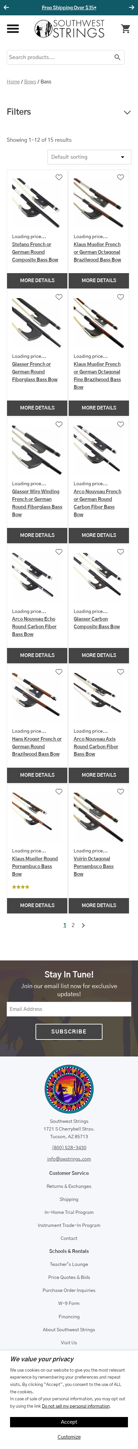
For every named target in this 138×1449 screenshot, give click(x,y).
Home (13, 81)
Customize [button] (69, 1437)
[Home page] (69, 29)
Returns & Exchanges (69, 1186)
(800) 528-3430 (69, 1148)
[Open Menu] (12, 29)
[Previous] (7, 8)
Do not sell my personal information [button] (76, 1406)
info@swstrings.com (69, 1159)
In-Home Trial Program (69, 1212)
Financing (69, 1317)
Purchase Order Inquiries (69, 1290)
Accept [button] (69, 1422)
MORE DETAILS (37, 280)
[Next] (131, 8)
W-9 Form (69, 1303)
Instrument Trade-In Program (69, 1225)
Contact (69, 1238)
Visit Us (69, 1343)
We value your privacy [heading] (41, 1360)
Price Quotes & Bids (69, 1277)
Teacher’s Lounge (69, 1264)
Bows (30, 81)
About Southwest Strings (69, 1330)
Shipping (69, 1199)
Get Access (93, 8)
